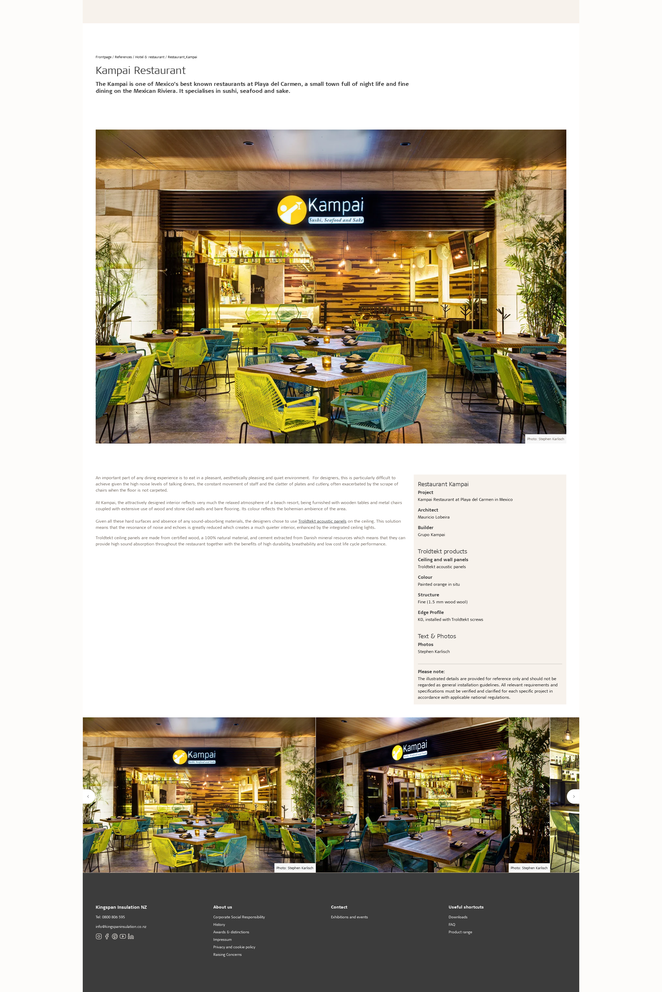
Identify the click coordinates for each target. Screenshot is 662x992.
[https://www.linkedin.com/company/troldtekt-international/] (131, 936)
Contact (339, 907)
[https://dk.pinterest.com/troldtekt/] (115, 936)
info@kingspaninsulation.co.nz (121, 926)
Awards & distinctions (231, 931)
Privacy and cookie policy (234, 946)
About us (222, 907)
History (219, 924)
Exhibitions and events (349, 916)
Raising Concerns (227, 954)
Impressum (222, 939)
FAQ (452, 924)
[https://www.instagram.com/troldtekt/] (99, 936)
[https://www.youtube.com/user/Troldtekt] (123, 936)
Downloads (458, 916)
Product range (460, 931)
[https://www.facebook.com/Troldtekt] (107, 936)
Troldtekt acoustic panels (322, 521)
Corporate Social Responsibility (239, 916)
